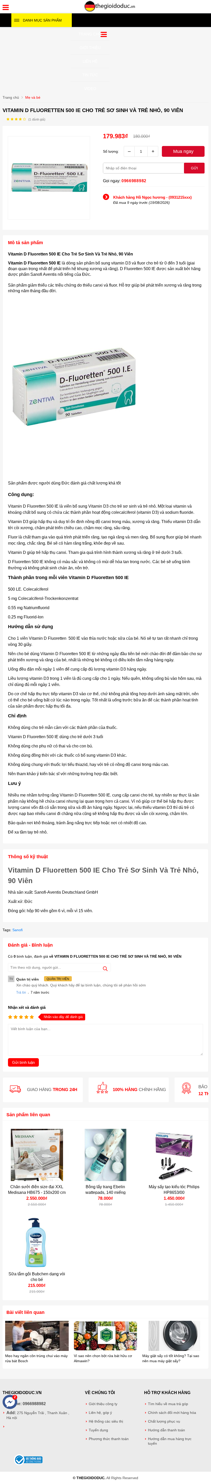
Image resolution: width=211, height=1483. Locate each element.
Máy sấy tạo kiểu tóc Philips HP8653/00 (174, 1190)
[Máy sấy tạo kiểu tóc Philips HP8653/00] (174, 1155)
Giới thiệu (90, 47)
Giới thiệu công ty (103, 1404)
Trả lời (21, 992)
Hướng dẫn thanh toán (166, 1430)
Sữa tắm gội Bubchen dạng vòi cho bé (36, 1277)
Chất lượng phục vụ (164, 1421)
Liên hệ (90, 61)
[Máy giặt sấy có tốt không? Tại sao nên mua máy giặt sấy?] (174, 1336)
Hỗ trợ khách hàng (167, 1392)
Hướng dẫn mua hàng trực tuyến (169, 1441)
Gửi (194, 168)
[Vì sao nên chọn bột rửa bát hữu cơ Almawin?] (105, 1336)
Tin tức (90, 75)
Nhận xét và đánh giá (27, 1007)
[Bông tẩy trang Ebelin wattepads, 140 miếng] (106, 1155)
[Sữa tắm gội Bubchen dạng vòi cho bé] (37, 1242)
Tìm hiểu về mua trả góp (168, 1404)
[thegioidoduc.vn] (110, 11)
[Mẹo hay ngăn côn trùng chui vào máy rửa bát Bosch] (37, 1336)
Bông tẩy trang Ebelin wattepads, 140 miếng (105, 1190)
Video (90, 88)
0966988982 (133, 181)
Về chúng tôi (100, 1392)
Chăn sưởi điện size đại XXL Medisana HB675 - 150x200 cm (37, 1190)
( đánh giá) (36, 119)
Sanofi (17, 930)
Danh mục (42, 20)
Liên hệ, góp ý (100, 1413)
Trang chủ (90, 34)
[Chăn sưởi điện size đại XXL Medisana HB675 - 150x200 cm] (37, 1155)
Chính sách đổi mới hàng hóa (172, 1413)
